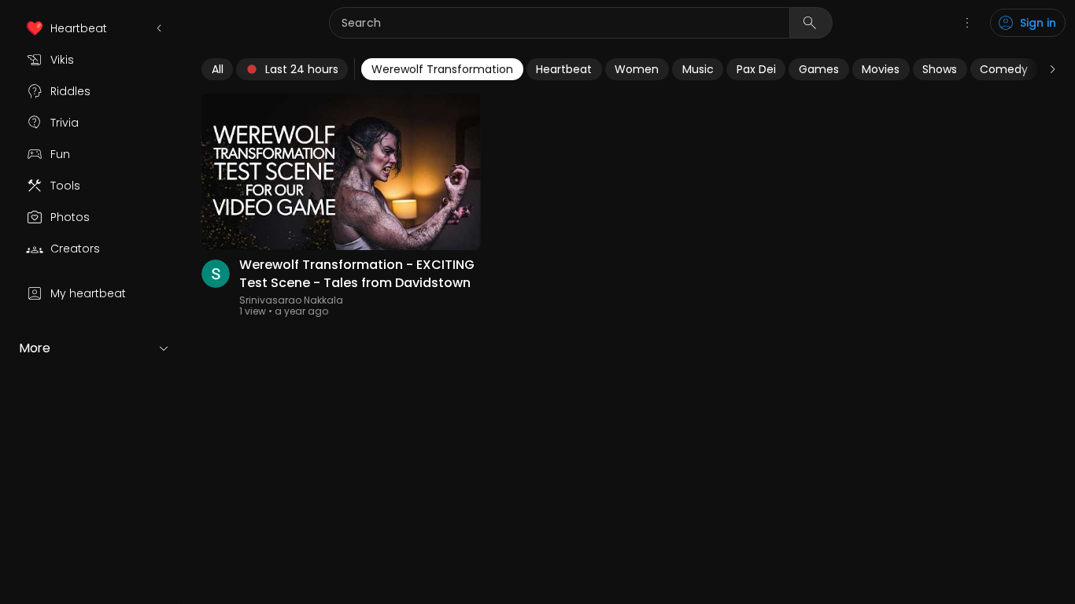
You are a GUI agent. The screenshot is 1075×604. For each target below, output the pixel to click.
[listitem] (94, 28)
